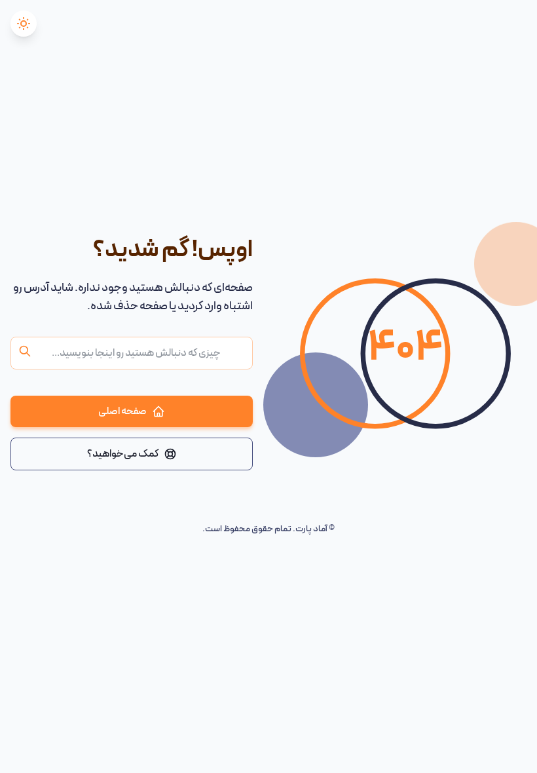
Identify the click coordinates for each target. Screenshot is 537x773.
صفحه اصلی (122, 411)
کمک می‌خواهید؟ (122, 454)
